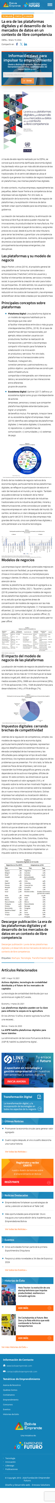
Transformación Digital (42, 958)
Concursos (8, 1404)
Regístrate (12, 1182)
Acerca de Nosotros (12, 1385)
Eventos (6, 1409)
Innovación (10, 1462)
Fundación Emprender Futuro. (37, 1479)
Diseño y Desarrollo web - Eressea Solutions (27, 1484)
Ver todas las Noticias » (16, 1151)
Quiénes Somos (10, 1390)
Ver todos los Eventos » (16, 1270)
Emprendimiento (10, 1399)
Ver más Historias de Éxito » (15, 1347)
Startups (15, 958)
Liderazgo (9, 1465)
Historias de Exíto (11, 1414)
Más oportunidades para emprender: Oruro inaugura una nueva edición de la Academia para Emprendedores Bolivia (28, 1218)
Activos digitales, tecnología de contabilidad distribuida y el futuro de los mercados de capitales (24, 985)
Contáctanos (9, 1394)
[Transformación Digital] (23, 1103)
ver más (23, 1308)
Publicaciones (11, 1469)
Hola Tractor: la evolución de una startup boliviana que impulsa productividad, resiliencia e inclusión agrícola (34, 1292)
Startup (18, 16)
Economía (28, 16)
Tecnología (7, 16)
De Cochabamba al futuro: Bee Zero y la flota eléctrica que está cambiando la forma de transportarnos (33, 1322)
